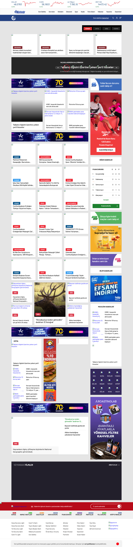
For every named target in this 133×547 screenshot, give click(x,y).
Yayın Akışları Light (35, 526)
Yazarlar (109, 12)
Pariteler (89, 514)
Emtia (97, 28)
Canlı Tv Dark (33, 523)
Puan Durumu (66, 514)
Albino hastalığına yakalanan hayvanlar (72, 433)
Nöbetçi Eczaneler (35, 532)
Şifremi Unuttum (95, 529)
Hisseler (79, 514)
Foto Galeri (91, 12)
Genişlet (106, 200)
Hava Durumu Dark (17, 526)
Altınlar (65, 523)
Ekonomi (69, 12)
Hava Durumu (53, 514)
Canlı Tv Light (15, 535)
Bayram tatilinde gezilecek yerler (75, 427)
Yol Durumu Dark (17, 532)
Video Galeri (81, 526)
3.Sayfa (116, 28)
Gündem (60, 12)
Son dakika (101, 18)
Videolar (100, 12)
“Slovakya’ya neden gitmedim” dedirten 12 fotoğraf (73, 420)
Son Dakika (42, 12)
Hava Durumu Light (17, 523)
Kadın (83, 12)
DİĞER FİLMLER (113, 465)
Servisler (52, 12)
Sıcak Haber (81, 535)
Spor (76, 12)
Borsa (13, 514)
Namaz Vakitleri (26, 514)
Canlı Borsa (49, 523)
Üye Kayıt (93, 526)
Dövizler (65, 526)
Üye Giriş (92, 523)
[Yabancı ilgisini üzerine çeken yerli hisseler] (27, 106)
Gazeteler (118, 12)
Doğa (106, 28)
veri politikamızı (89, 544)
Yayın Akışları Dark (35, 529)
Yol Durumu (101, 514)
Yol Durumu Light (17, 529)
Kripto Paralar (116, 514)
